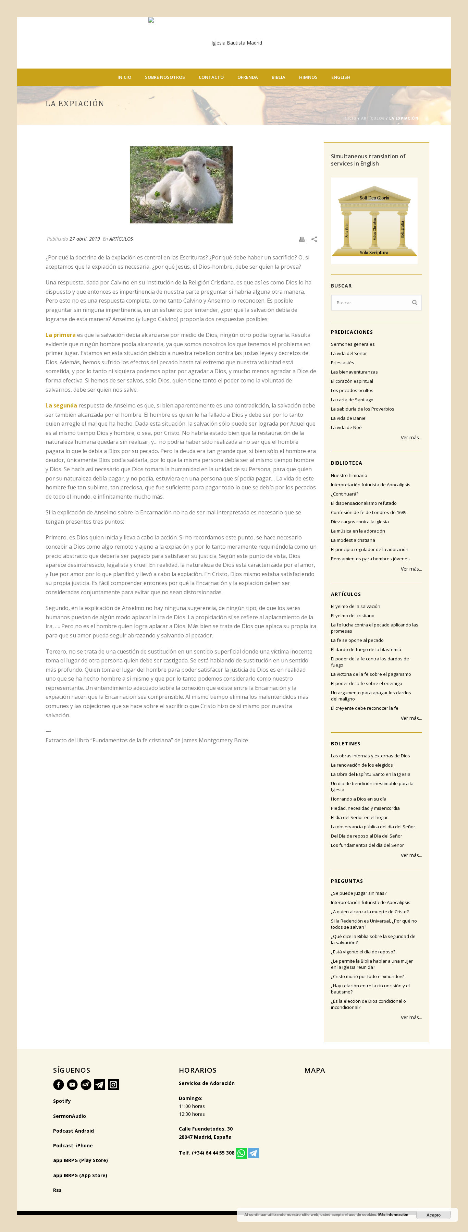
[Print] (302, 239)
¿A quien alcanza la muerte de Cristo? (370, 911)
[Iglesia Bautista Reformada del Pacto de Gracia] (234, 43)
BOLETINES (345, 743)
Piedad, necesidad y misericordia (365, 808)
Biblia (278, 77)
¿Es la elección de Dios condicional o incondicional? (368, 1004)
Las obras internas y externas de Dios (370, 756)
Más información (393, 1214)
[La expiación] (181, 185)
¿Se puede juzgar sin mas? (358, 893)
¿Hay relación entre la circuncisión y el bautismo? (370, 989)
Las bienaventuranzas (354, 372)
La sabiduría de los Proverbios (362, 409)
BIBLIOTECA (346, 463)
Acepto (434, 1215)
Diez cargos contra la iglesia (360, 522)
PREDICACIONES (352, 332)
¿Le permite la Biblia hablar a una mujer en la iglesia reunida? (372, 964)
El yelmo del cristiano (352, 615)
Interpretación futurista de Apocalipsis (370, 484)
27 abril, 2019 (85, 238)
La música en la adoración (358, 531)
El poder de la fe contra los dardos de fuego (370, 662)
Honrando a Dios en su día (358, 799)
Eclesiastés (342, 362)
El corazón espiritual (352, 381)
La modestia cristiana (353, 540)
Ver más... (411, 437)
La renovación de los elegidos (362, 765)
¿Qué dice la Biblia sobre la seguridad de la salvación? (373, 939)
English (340, 77)
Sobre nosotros (165, 77)
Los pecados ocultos (352, 390)
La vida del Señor (349, 353)
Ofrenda (247, 77)
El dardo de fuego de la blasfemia (366, 649)
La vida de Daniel (349, 418)
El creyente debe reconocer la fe (364, 708)
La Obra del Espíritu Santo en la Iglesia (370, 774)
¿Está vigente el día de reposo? (363, 952)
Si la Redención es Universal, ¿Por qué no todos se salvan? (374, 924)
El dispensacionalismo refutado (364, 503)
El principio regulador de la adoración (369, 549)
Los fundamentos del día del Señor (367, 845)
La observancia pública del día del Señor (373, 827)
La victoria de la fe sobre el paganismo (371, 674)
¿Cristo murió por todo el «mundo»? (367, 976)
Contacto (211, 77)
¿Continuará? (344, 494)
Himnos (308, 77)
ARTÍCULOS (373, 118)
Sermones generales (353, 344)
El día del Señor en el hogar (359, 817)
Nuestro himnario (349, 475)
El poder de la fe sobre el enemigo (366, 683)
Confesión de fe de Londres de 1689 (368, 512)
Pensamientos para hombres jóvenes (370, 559)
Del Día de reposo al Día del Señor (366, 836)
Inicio (124, 77)
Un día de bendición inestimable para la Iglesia (372, 786)
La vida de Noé (346, 427)
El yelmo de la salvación (355, 606)
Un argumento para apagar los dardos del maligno (371, 696)
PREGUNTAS (347, 881)
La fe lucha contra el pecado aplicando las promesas (374, 628)
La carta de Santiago (352, 400)
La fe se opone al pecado (357, 640)
